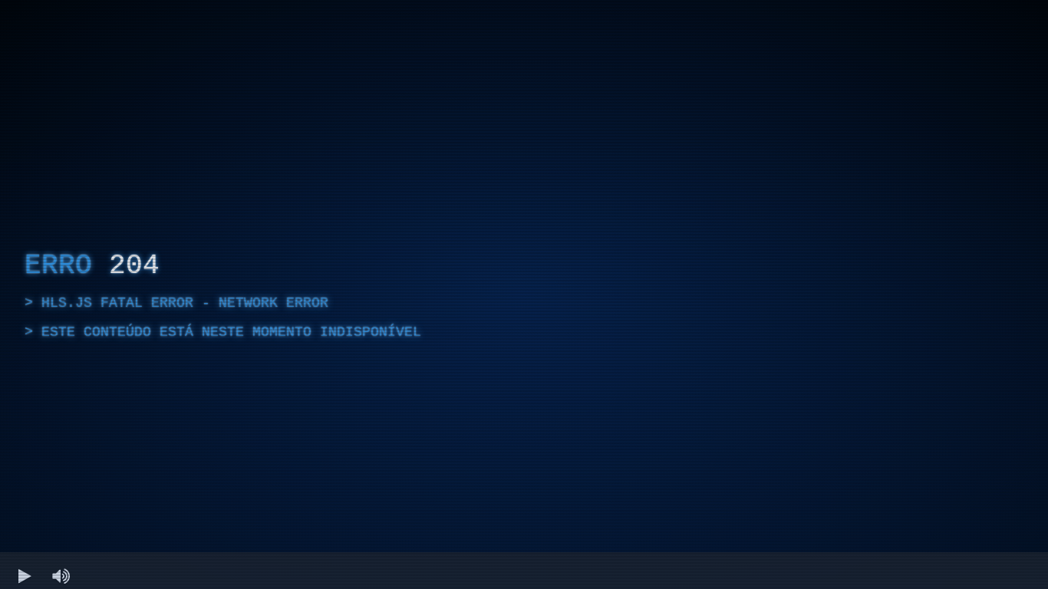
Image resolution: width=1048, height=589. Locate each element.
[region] (524, 294)
